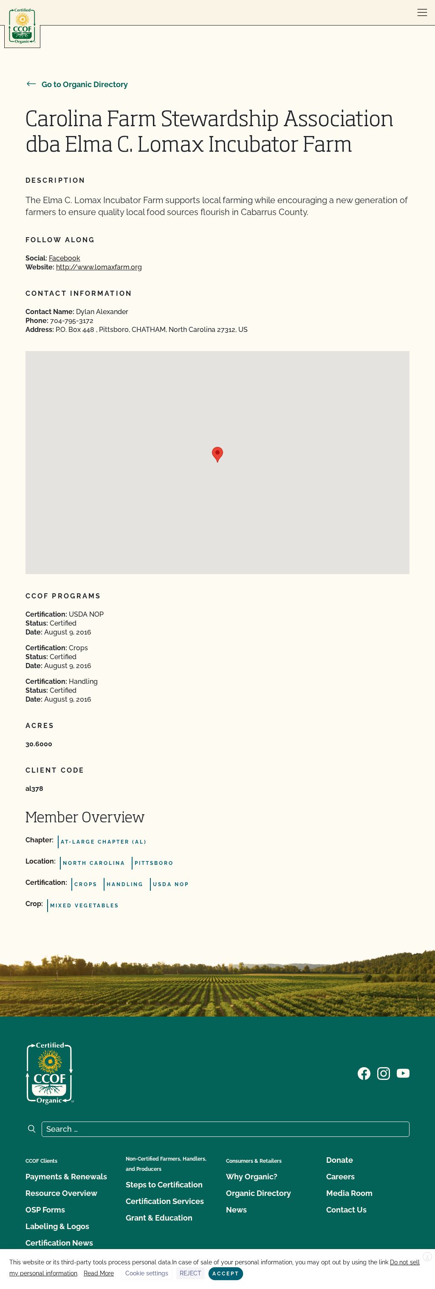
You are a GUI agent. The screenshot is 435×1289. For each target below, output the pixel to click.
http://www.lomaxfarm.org (99, 267)
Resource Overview (61, 1193)
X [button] (427, 1257)
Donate (339, 1160)
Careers (340, 1176)
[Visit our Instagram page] (383, 1073)
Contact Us (346, 1209)
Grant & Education (159, 1217)
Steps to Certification (164, 1184)
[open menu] (422, 12)
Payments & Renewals (66, 1176)
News (236, 1209)
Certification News (59, 1242)
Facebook (64, 258)
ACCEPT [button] (225, 1274)
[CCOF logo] (22, 26)
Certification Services (165, 1201)
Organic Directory (258, 1193)
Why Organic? (251, 1176)
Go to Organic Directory (85, 84)
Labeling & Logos (57, 1226)
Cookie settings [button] (146, 1273)
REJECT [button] (190, 1273)
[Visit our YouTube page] (403, 1073)
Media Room (349, 1193)
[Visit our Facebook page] (364, 1073)
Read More (99, 1273)
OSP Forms (45, 1209)
